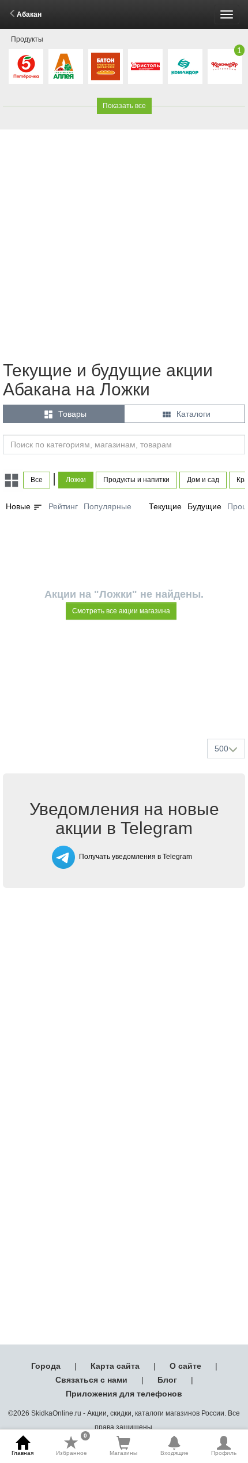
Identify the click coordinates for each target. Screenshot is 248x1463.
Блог (167, 1379)
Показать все (124, 106)
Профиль (223, 1453)
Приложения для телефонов (124, 1393)
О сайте (185, 1366)
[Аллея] (65, 66)
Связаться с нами (91, 1379)
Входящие (174, 1453)
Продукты (27, 39)
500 (221, 748)
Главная (22, 1453)
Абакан (29, 14)
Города (46, 1366)
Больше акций (126, 702)
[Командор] (185, 66)
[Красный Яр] (225, 66)
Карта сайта (115, 1366)
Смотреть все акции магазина (121, 611)
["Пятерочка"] (26, 66)
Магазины (123, 1453)
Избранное (71, 1445)
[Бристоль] (145, 66)
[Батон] (105, 66)
